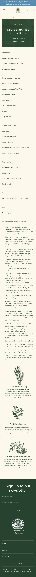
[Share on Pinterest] (23, 41)
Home (4, 17)
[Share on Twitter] (20, 41)
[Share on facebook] (22, 41)
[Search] (27, 10)
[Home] (18, 10)
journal (10, 17)
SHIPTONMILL (19, 563)
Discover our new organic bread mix (19, 4)
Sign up (18, 510)
